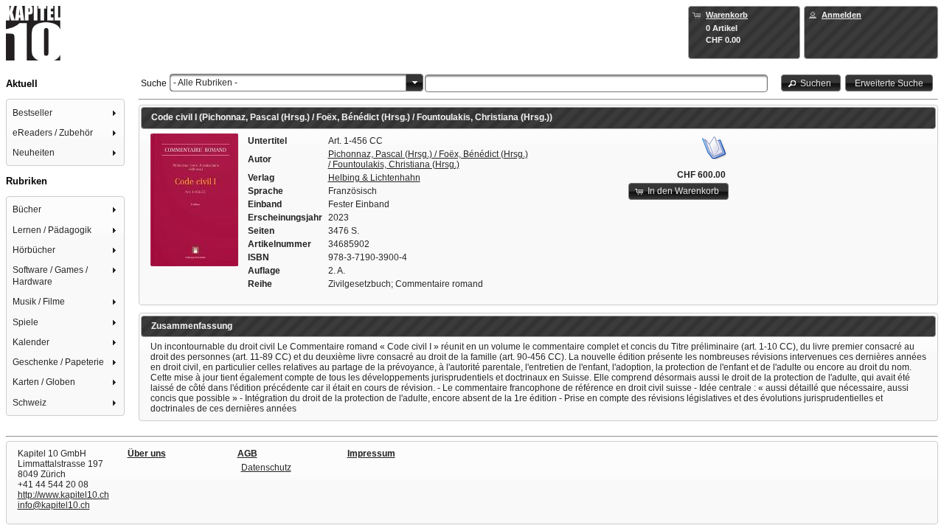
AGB (247, 453)
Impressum (371, 453)
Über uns (147, 453)
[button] (811, 82)
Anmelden (841, 14)
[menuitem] (66, 112)
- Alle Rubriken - (205, 82)
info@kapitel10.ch (54, 505)
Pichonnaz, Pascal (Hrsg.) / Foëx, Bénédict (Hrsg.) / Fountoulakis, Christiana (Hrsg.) (428, 159)
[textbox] (596, 83)
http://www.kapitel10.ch (63, 495)
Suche (154, 83)
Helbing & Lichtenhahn (374, 178)
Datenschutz (266, 467)
